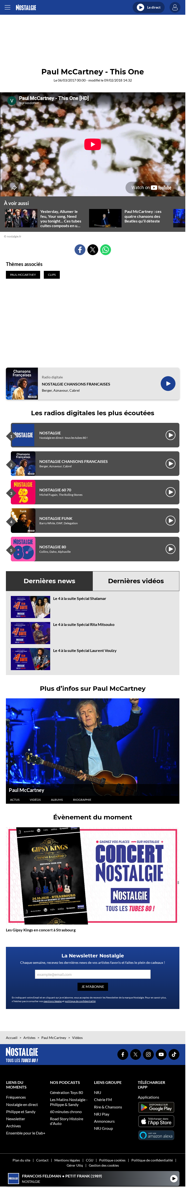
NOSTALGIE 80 (52, 546)
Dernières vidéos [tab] (136, 581)
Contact (42, 1160)
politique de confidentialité (80, 1001)
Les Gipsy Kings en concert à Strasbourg (41, 929)
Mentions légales (67, 1160)
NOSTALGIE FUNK (55, 518)
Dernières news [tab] (49, 581)
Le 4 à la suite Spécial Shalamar (79, 598)
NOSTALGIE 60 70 (55, 489)
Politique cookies (112, 1160)
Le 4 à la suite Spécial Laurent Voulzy (85, 650)
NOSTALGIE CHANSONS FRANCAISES (76, 384)
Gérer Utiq (75, 1165)
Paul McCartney (26, 790)
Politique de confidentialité (152, 1160)
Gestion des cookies (104, 1165)
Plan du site (21, 1160)
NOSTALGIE (50, 432)
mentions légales (53, 1001)
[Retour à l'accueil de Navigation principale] (26, 7)
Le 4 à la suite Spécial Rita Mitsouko (83, 624)
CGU (89, 1160)
